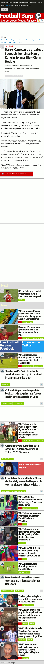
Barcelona (26, 338)
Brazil (4, 459)
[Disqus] (22, 252)
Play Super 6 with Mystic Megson (30, 466)
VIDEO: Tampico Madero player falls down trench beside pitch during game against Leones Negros (29, 315)
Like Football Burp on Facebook (9, 346)
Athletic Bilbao (28, 440)
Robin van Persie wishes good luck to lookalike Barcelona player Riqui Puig (28, 331)
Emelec (35, 508)
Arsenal (21, 299)
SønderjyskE (5, 384)
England (21, 572)
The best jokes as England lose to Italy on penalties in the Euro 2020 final (30, 599)
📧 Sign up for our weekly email (16, 174)
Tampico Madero (27, 322)
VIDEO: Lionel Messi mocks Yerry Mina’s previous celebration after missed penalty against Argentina (30, 632)
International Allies (18, 491)
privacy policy (8, 5)
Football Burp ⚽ (21, 16)
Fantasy (31, 20)
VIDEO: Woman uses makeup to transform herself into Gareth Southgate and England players (28, 649)
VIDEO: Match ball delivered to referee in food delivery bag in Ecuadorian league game (30, 501)
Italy (24, 524)
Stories (4, 20)
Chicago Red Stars (7, 590)
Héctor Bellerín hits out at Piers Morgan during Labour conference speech (29, 294)
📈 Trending (5, 37)
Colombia (30, 639)
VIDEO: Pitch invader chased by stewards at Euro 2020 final (28, 566)
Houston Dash (19, 590)
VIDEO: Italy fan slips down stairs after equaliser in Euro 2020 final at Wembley (30, 517)
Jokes (13, 20)
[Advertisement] (22, 28)
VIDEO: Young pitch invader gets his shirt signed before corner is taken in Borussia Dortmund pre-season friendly (28, 431)
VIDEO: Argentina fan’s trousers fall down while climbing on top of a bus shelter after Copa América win (29, 534)
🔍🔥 (40, 20)
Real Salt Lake (18, 403)
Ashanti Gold (6, 491)
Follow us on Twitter (31, 344)
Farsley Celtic (27, 366)
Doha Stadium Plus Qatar (15, 108)
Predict (21, 20)
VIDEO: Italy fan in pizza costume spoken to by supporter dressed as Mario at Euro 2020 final (29, 551)
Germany (10, 459)
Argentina (22, 543)
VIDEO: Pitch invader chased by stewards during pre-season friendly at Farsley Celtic (30, 358)
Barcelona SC (27, 508)
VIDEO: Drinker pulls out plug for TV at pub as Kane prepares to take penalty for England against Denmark (30, 615)
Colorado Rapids (7, 403)
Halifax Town (38, 366)
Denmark (25, 623)
